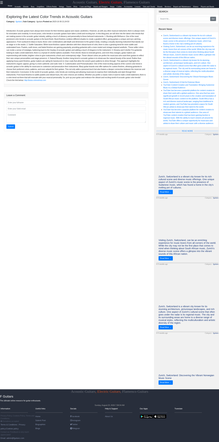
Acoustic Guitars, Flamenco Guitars (111, 2)
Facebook (75, 416)
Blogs (37, 428)
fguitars (19, 22)
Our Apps (144, 408)
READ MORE (187, 131)
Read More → (165, 192)
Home (37, 416)
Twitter (75, 424)
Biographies (40, 424)
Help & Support (111, 408)
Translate (178, 408)
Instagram (76, 420)
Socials (73, 408)
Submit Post (40, 420)
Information (5, 408)
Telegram (76, 428)
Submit (11, 127)
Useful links (40, 408)
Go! (213, 19)
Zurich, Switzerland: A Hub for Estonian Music (181, 82)
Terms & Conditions (9, 424)
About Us (109, 416)
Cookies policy (12, 428)
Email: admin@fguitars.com (12, 438)
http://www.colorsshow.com (35, 80)
